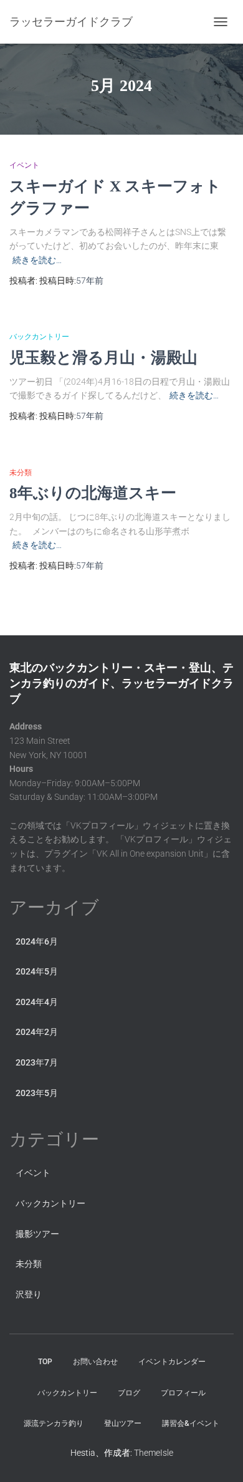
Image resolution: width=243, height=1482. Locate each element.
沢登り (29, 1294)
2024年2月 (37, 1032)
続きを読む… (37, 260)
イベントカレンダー (172, 1361)
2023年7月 (37, 1062)
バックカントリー (39, 336)
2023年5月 (37, 1093)
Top (45, 1361)
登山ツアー (122, 1423)
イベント (24, 165)
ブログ (129, 1392)
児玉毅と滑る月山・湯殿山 (103, 357)
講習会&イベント (190, 1423)
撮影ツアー (37, 1234)
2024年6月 (37, 941)
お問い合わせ (95, 1361)
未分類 (20, 472)
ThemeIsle (153, 1453)
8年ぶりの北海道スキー (92, 492)
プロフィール (183, 1392)
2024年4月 (37, 1002)
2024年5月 (37, 971)
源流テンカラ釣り (53, 1423)
